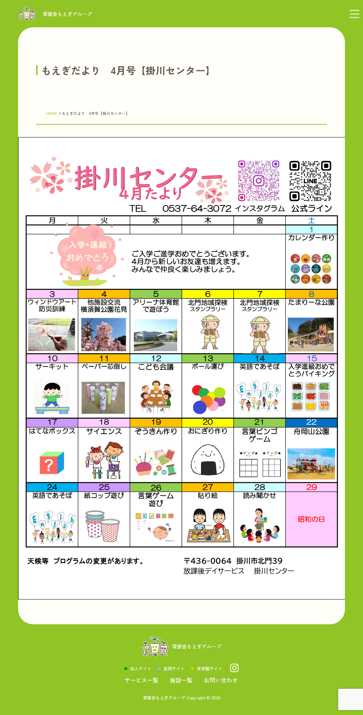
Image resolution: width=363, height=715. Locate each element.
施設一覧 (181, 680)
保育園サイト (209, 668)
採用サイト (174, 668)
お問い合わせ (221, 680)
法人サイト (140, 668)
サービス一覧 (141, 680)
